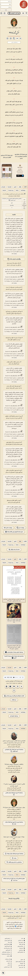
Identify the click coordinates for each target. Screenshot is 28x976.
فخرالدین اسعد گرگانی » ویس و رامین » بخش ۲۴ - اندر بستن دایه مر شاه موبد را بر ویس (14, 742)
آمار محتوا (21, 967)
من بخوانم (14, 700)
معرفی (22, 959)
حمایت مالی (20, 965)
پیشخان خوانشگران (6, 952)
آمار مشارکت (7, 959)
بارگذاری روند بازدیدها (14, 898)
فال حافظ (21, 944)
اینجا (11, 683)
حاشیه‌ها (4, 190)
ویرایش (15, 253)
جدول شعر (21, 942)
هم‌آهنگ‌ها (23, 190)
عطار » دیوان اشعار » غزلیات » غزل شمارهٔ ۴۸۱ (14, 808)
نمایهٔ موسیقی (20, 946)
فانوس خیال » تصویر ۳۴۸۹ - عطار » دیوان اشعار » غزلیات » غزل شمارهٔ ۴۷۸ (14, 620)
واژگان (20, 187)
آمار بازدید (8, 961)
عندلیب (7, 681)
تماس (9, 965)
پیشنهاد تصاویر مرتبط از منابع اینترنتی (15, 652)
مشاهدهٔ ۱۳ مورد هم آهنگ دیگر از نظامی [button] (14, 793)
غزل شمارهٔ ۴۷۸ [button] (18, 681)
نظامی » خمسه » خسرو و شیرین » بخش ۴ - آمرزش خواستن (14, 785)
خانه (22, 938)
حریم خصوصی (7, 967)
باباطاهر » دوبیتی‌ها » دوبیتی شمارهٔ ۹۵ (14, 764)
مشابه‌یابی (21, 950)
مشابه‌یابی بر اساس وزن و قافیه (15, 862)
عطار (20, 28)
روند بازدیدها (10, 190)
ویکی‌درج (12, 205)
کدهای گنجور (7, 938)
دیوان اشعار (15, 28)
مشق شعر (3, 187)
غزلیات (9, 28)
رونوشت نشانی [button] (9, 528)
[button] (26, 13)
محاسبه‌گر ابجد (7, 948)
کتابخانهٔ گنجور (7, 944)
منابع (9, 963)
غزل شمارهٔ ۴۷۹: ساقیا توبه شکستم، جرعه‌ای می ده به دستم (21, 156)
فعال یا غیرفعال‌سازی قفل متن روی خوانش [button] (15, 696)
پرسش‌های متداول (19, 961)
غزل (12, 203)
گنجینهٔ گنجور (7, 946)
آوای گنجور (8, 950)
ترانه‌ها (17, 190)
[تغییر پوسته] (3, 972)
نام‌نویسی (20, 924)
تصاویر (15, 187)
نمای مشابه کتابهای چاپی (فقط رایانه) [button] (15, 532)
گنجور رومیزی (7, 940)
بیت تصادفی (20, 940)
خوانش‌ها (9, 187)
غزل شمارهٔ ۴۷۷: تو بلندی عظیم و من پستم (6, 156)
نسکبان (8, 956)
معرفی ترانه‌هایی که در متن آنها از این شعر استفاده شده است (14, 879)
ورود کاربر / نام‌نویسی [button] (14, 13)
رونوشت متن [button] (21, 528)
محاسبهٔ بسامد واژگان (15, 549)
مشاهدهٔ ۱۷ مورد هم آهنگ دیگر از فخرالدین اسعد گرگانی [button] (14, 750)
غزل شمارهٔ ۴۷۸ (14, 32)
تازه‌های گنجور (20, 952)
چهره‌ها (21, 963)
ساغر (9, 942)
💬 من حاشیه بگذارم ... (12, 918)
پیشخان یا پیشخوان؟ (6, 954)
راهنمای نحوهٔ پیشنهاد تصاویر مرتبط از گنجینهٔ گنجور (14, 657)
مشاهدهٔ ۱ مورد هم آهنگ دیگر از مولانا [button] (15, 853)
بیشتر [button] (15, 858)
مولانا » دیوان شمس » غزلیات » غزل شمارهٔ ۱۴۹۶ (14, 838)
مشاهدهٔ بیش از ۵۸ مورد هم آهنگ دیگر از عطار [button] (14, 823)
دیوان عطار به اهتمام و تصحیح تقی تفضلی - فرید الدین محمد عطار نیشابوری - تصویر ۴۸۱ (14, 647)
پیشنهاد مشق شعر (14, 716)
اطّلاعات (25, 187)
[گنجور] (23, 4)
